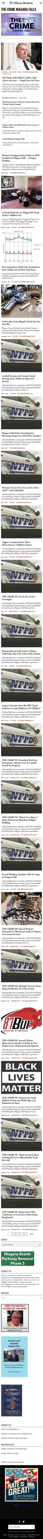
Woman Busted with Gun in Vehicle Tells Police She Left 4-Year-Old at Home (21, 652)
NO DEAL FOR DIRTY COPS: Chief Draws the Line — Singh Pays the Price (20, 79)
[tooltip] (19, 1521)
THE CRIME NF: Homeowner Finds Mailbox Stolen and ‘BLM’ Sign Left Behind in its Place (19, 1100)
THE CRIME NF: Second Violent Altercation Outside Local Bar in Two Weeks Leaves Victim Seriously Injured (20, 1043)
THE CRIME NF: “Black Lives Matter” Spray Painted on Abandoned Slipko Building (20, 820)
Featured (5, 72)
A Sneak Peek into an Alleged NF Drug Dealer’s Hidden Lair (20, 214)
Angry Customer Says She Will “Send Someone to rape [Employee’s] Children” (21, 707)
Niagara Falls (13, 611)
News (19, 72)
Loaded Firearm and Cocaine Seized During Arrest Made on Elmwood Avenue (18, 379)
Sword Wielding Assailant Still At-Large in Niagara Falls (21, 875)
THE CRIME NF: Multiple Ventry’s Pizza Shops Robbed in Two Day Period (21, 987)
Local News (12, 72)
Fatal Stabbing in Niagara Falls (13, 139)
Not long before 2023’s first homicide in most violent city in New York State (21, 268)
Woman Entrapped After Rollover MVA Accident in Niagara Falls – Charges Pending (20, 158)
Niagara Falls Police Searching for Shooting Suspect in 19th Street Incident (21, 434)
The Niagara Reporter (29, 1532)
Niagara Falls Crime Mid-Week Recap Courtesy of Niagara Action (20, 126)
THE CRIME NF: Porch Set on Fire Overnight (18, 598)
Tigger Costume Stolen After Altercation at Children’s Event (17, 543)
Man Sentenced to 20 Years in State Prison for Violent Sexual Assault (21, 103)
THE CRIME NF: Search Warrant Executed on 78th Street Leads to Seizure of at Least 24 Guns (21, 931)
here (16, 1505)
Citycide (14, 227)
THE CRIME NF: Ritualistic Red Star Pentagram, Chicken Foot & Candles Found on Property (19, 763)
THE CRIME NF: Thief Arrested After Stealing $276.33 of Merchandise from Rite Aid (20, 1157)
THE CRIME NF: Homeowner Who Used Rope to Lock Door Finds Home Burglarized (20, 1215)
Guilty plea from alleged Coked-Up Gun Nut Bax (21, 322)
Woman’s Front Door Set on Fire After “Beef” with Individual (20, 489)
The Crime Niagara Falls (30, 72)
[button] (39, 1244)
